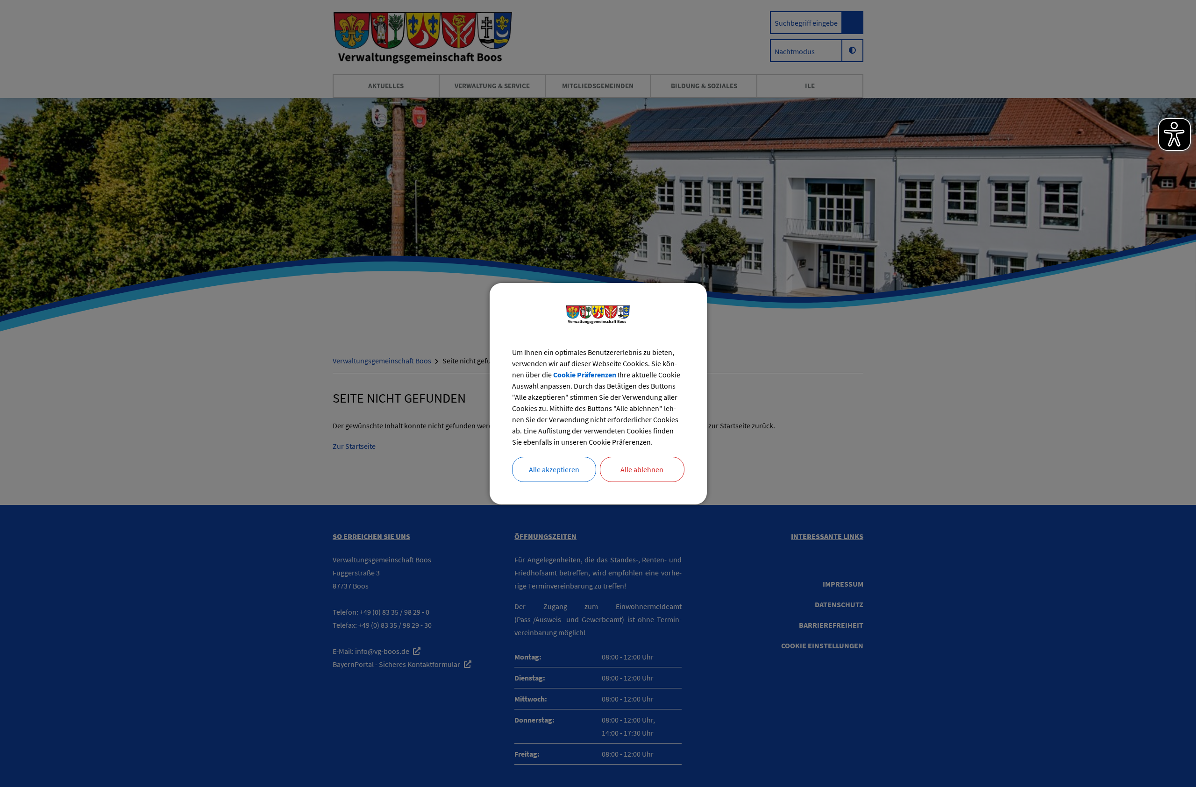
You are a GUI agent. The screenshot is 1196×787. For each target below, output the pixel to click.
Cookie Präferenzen (584, 374)
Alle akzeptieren (554, 469)
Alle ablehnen (641, 469)
